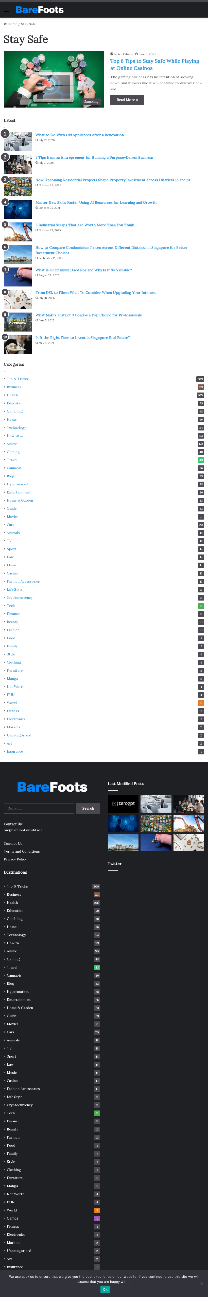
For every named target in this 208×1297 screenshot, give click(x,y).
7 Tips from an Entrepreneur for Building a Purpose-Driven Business (94, 157)
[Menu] (6, 11)
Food (11, 638)
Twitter (115, 863)
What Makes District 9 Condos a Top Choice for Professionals (89, 315)
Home (12, 24)
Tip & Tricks (17, 379)
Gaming (13, 451)
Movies (13, 516)
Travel (12, 460)
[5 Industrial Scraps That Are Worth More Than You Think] (18, 231)
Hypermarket (18, 484)
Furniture (15, 670)
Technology (16, 427)
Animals (13, 532)
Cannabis (14, 468)
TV (9, 541)
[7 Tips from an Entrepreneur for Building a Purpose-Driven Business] (18, 164)
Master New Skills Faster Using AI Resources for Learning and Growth (96, 202)
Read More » (127, 99)
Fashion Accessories (23, 581)
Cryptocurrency (19, 597)
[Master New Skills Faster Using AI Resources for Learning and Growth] (18, 209)
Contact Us (13, 843)
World (12, 703)
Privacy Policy (15, 859)
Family (12, 646)
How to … (15, 435)
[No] (201, 1283)
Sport (11, 549)
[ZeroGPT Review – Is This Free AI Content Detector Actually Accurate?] (123, 803)
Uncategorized (19, 735)
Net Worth (15, 686)
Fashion (13, 630)
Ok (105, 1289)
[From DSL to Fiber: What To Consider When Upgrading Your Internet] (18, 299)
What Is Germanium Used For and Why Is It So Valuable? (84, 270)
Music (12, 565)
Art (9, 743)
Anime (12, 443)
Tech (11, 605)
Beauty (12, 622)
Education (15, 403)
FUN (11, 694)
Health (12, 395)
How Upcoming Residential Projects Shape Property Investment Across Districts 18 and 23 (113, 180)
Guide (11, 508)
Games (12, 1218)
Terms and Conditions (22, 851)
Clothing (14, 662)
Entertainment (19, 492)
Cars (10, 524)
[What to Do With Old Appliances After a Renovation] (18, 141)
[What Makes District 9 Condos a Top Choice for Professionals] (18, 322)
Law (10, 557)
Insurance (15, 751)
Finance (13, 613)
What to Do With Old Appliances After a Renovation (80, 135)
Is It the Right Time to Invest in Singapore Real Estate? (83, 337)
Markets (14, 727)
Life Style (14, 589)
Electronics (16, 719)
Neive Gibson (123, 54)
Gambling (15, 411)
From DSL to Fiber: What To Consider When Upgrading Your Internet (96, 292)
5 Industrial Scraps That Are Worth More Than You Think (85, 225)
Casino (12, 573)
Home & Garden (20, 500)
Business (14, 387)
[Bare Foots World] (39, 10)
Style (11, 654)
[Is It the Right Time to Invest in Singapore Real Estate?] (18, 344)
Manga (12, 678)
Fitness (13, 711)
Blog (10, 476)
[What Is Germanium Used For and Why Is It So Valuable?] (18, 276)
